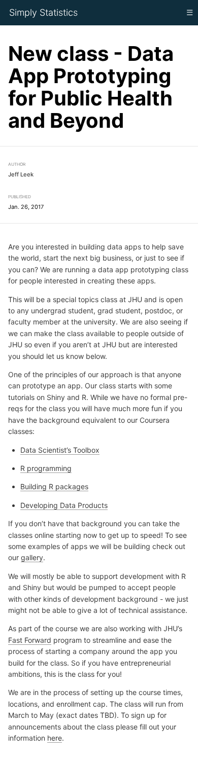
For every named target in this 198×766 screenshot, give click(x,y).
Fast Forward (29, 639)
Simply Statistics (43, 12)
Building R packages (54, 486)
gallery (32, 557)
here (54, 738)
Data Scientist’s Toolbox (60, 449)
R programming (46, 468)
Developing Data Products (64, 504)
